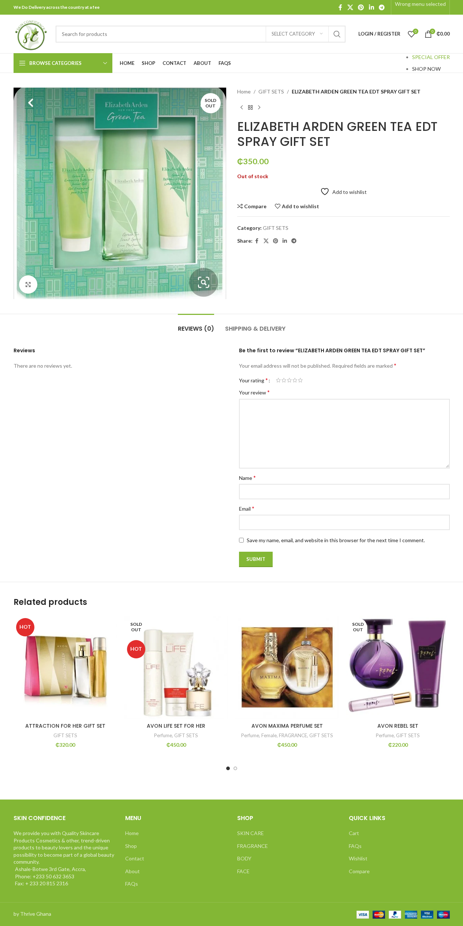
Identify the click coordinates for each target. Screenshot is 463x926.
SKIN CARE (250, 833)
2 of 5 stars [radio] (284, 380)
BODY (244, 858)
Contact (134, 858)
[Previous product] (241, 107)
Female (269, 735)
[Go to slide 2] (235, 768)
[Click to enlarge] (28, 284)
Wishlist (358, 858)
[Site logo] (31, 33)
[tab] (196, 325)
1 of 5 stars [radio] (278, 380)
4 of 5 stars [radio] (295, 380)
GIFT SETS (271, 91)
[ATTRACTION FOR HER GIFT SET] (65, 667)
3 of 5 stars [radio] (289, 380)
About (132, 871)
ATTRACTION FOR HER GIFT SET (65, 726)
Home (244, 91)
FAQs (131, 884)
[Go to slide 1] (228, 768)
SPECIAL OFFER (431, 57)
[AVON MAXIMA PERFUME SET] (287, 667)
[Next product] (259, 107)
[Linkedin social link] (371, 7)
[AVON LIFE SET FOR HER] (176, 667)
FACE (243, 871)
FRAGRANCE (293, 735)
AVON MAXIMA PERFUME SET (287, 726)
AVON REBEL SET (397, 726)
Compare (359, 871)
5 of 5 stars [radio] (300, 380)
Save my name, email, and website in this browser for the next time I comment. (336, 540)
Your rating (253, 380)
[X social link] (350, 7)
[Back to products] (250, 107)
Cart (354, 833)
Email (246, 508)
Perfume (163, 735)
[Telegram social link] (381, 7)
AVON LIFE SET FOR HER (176, 726)
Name (247, 477)
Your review (254, 392)
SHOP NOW (426, 69)
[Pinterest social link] (361, 7)
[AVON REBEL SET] (398, 667)
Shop (131, 846)
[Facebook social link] (340, 7)
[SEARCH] (337, 34)
